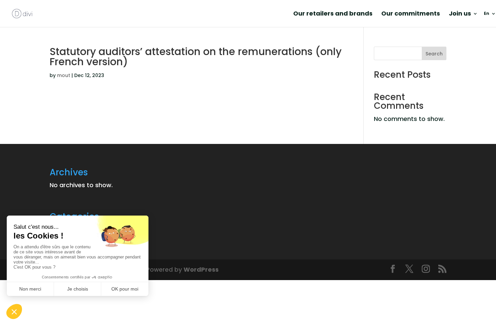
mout (63, 75)
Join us (460, 14)
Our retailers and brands (333, 14)
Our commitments (410, 14)
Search (434, 53)
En (486, 13)
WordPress (201, 269)
